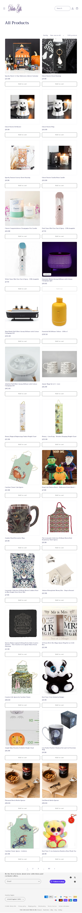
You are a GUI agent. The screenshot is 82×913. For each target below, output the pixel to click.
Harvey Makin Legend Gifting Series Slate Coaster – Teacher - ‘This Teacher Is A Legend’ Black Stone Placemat (22, 644)
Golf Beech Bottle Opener (50, 800)
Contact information (64, 906)
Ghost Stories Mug (48, 127)
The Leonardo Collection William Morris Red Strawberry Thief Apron (57, 539)
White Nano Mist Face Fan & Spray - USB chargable (22, 279)
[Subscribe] (38, 881)
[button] (4, 8)
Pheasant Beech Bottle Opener (15, 800)
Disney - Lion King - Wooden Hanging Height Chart (59, 436)
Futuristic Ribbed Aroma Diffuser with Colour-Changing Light (57, 280)
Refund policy (42, 906)
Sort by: (45, 35)
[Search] (68, 8)
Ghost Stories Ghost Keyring (51, 76)
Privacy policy (22, 906)
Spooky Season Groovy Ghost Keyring (17, 178)
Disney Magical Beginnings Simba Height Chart (20, 436)
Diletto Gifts (13, 906)
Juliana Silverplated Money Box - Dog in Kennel (58, 590)
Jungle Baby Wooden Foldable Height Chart (19, 748)
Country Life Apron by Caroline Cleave (17, 697)
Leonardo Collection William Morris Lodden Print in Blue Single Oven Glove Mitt (21, 591)
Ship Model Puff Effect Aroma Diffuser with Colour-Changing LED (22, 332)
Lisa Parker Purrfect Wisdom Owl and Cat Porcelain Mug (59, 749)
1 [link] (27, 869)
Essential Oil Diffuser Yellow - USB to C (55, 331)
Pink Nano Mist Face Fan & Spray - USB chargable (58, 228)
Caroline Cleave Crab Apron (14, 487)
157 (49, 868)
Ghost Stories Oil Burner (13, 127)
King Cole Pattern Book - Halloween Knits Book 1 (58, 487)
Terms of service (52, 906)
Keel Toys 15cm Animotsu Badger (53, 697)
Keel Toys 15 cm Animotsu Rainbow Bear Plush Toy (59, 851)
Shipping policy (32, 906)
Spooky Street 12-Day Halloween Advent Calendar (21, 76)
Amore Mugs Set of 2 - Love (51, 384)
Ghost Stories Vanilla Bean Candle (53, 178)
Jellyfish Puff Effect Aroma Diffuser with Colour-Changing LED (21, 385)
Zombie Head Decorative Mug (15, 538)
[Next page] (54, 869)
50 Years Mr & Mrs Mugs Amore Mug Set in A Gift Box (58, 644)
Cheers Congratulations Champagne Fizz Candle (21, 228)
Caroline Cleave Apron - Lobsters (16, 851)
